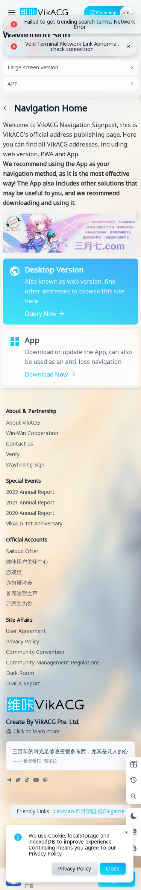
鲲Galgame (110, 811)
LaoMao (63, 811)
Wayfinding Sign (25, 464)
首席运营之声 (22, 593)
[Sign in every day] (133, 764)
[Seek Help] (133, 848)
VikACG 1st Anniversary (34, 523)
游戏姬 (14, 572)
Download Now (47, 374)
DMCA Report (23, 683)
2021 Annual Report (30, 502)
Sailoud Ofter (22, 551)
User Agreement (26, 630)
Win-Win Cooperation (32, 433)
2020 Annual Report (30, 512)
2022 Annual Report (30, 491)
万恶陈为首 (19, 603)
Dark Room (20, 672)
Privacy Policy (22, 641)
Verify (13, 454)
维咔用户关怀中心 (27, 561)
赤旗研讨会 (19, 582)
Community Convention (35, 651)
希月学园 (85, 811)
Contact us (19, 443)
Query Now (41, 314)
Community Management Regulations (53, 662)
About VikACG (23, 422)
